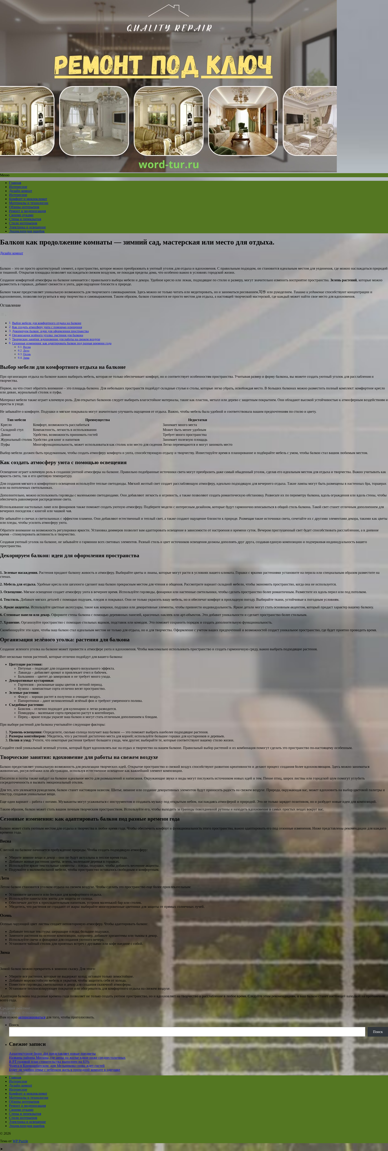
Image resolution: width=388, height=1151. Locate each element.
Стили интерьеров (23, 223)
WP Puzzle (20, 1141)
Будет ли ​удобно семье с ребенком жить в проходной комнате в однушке (64, 1070)
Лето (26, 350)
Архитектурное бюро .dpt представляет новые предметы (52, 1053)
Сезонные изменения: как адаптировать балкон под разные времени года (61, 343)
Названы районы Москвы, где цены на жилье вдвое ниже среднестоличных (67, 1057)
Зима (26, 357)
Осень (27, 354)
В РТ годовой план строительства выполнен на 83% (49, 1062)
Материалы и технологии (28, 203)
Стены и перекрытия (25, 219)
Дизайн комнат (20, 191)
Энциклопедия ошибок (27, 231)
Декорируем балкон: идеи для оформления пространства (50, 331)
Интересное (18, 187)
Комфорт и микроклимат (28, 199)
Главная (15, 183)
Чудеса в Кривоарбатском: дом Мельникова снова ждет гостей (57, 1066)
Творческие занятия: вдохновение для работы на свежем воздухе (56, 339)
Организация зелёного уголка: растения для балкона (47, 335)
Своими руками (21, 215)
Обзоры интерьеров (24, 207)
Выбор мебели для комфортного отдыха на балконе (46, 323)
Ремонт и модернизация (27, 211)
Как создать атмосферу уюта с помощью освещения (47, 327)
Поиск (14, 1025)
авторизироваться (31, 1017)
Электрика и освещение (27, 227)
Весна (27, 347)
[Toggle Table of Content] (3, 315)
